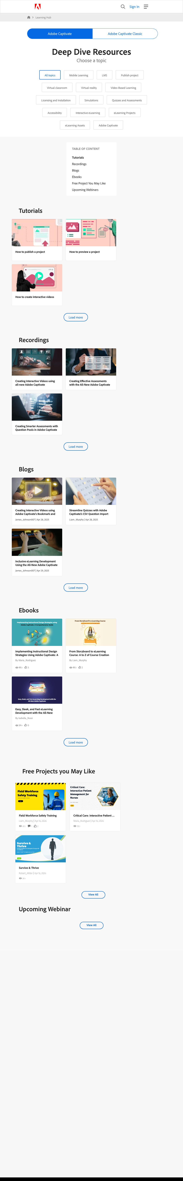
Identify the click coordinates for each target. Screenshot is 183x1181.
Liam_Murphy (26, 820)
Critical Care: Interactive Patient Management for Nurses (107, 815)
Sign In (134, 6)
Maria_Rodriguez (81, 820)
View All (93, 894)
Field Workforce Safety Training (38, 815)
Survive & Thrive (29, 868)
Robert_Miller (25, 873)
